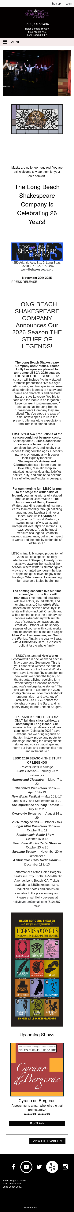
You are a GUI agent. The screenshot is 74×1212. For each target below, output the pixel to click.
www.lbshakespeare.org (37, 269)
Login (68, 3)
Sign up (56, 3)
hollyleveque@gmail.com (30, 901)
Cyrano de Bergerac (37, 1100)
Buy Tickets (37, 1123)
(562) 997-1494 (37, 23)
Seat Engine (43, 1207)
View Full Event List (47, 1140)
